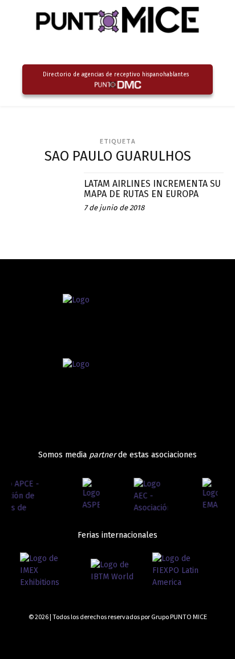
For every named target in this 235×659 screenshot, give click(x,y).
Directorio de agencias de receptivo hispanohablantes (116, 74)
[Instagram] (179, 638)
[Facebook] (159, 638)
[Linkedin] (199, 638)
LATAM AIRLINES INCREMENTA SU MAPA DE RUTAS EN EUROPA (152, 188)
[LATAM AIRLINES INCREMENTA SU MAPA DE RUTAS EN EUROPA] (43, 204)
